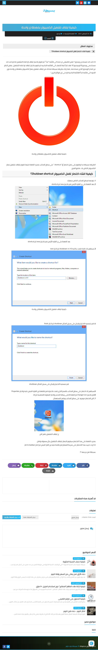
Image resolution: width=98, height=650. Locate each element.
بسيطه (54, 69)
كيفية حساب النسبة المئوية (74, 561)
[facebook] (4, 646)
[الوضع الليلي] (91, 643)
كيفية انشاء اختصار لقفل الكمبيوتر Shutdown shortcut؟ (71, 51)
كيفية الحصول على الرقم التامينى (71, 599)
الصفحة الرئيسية (69, 33)
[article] (27, 485)
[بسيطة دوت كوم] (49, 11)
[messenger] (89, 2)
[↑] (49, 643)
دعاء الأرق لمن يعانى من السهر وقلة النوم (68, 574)
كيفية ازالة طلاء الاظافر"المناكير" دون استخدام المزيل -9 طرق (60, 586)
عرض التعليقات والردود (11, 517)
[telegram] (85, 2)
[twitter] (77, 2)
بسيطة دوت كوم (71, 646)
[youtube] (81, 2)
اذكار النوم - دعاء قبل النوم (74, 611)
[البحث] (4, 3)
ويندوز (58, 33)
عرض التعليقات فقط (29, 517)
